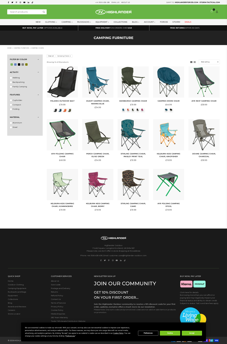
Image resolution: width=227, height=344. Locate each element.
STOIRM (176, 22)
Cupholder (17, 100)
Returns (54, 292)
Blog (135, 22)
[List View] (194, 62)
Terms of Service (58, 303)
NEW (38, 22)
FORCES (164, 22)
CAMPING (67, 22)
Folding (16, 109)
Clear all (51, 56)
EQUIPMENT (102, 22)
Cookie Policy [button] (118, 333)
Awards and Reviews (17, 307)
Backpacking (19, 82)
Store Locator (14, 314)
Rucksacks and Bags (17, 292)
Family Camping (20, 87)
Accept (191, 333)
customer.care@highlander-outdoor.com (128, 255)
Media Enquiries (58, 314)
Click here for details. (189, 292)
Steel (15, 127)
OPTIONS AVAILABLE (42, 28)
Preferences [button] (70, 336)
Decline (170, 333)
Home (9, 48)
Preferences (148, 333)
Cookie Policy (57, 310)
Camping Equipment (17, 288)
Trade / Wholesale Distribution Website (68, 321)
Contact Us (56, 299)
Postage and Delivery (60, 288)
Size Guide (56, 285)
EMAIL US (115, 2)
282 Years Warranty (59, 317)
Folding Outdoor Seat (62, 101)
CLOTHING (50, 22)
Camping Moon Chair (169, 101)
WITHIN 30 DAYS (185, 28)
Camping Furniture (21, 48)
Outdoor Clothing (16, 285)
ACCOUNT (149, 22)
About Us (55, 281)
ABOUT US (125, 2)
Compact (17, 105)
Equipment (13, 295)
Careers (11, 310)
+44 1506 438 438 (102, 2)
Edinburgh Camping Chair (133, 101)
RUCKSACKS (83, 22)
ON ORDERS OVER (114, 28)
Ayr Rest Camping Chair (204, 101)
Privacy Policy (57, 307)
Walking (16, 78)
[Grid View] (191, 62)
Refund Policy (57, 295)
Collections (120, 22)
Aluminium (17, 123)
